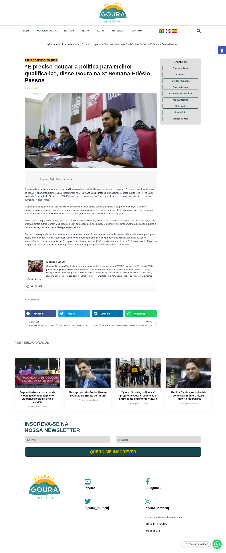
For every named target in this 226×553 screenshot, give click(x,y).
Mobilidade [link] (180, 106)
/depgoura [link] (153, 488)
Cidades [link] (180, 74)
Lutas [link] (100, 30)
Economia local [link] (180, 87)
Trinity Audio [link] (55, 179)
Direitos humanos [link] (180, 81)
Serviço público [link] (180, 118)
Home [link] (26, 30)
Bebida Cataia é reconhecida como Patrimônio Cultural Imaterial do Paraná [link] (188, 395)
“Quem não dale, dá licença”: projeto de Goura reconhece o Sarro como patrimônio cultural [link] (138, 395)
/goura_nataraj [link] (97, 508)
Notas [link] (86, 30)
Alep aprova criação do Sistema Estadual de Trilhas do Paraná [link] (87, 394)
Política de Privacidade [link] (156, 524)
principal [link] (33, 299)
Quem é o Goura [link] (47, 30)
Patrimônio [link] (180, 112)
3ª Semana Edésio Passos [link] (92, 192)
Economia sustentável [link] (180, 93)
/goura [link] (90, 488)
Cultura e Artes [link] (180, 68)
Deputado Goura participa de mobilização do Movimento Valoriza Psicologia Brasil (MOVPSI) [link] (37, 397)
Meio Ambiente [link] (180, 99)
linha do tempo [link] (35, 60)
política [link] (51, 60)
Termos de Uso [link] (152, 531)
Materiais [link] (118, 30)
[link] (222, 50)
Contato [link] (136, 30)
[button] (40, 313)
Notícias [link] (69, 30)
